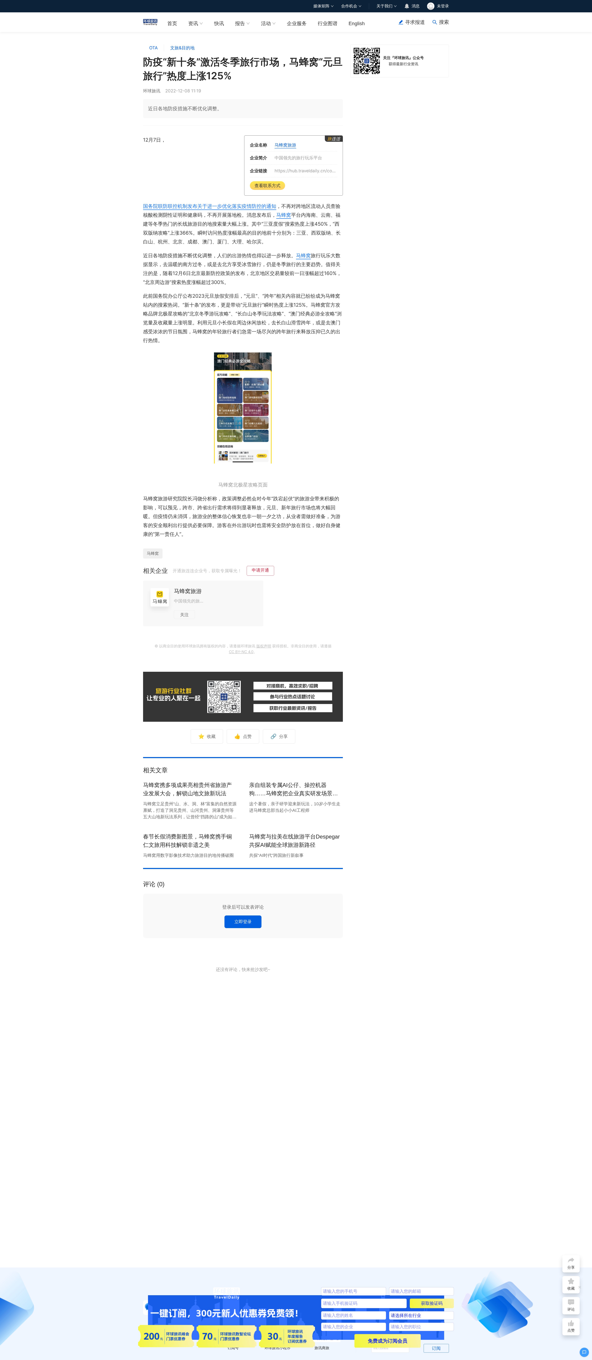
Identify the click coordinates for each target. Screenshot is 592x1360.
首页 (172, 23)
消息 (416, 6)
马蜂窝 (283, 215)
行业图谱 (327, 23)
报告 (240, 23)
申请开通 (260, 570)
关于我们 (384, 6)
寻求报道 (415, 22)
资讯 (193, 23)
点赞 (243, 736)
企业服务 (297, 23)
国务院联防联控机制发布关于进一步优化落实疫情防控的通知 (209, 206)
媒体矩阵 (321, 6)
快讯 (219, 23)
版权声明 (263, 646)
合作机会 (349, 6)
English (357, 23)
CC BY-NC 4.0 (241, 652)
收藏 (207, 736)
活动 (266, 23)
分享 (279, 736)
